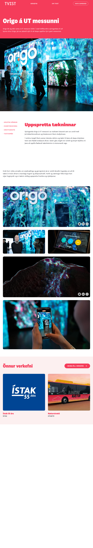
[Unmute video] (83, 223)
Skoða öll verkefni (75, 366)
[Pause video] (79, 223)
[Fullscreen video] (87, 223)
